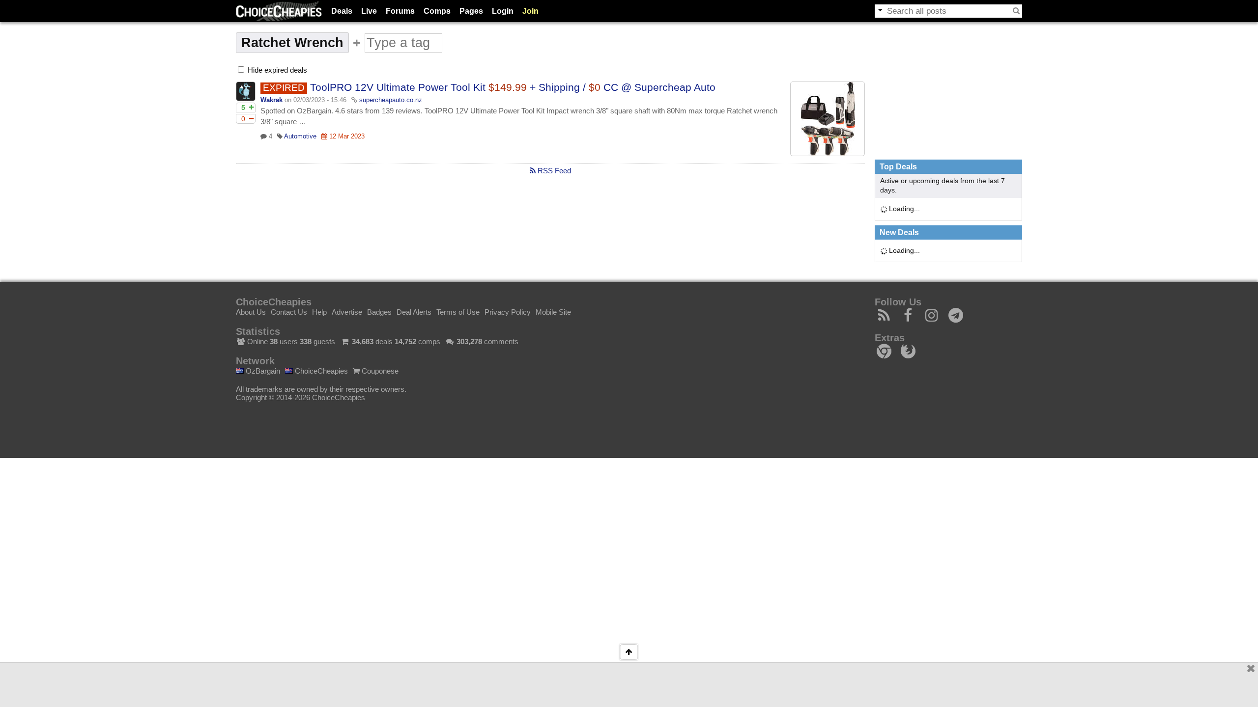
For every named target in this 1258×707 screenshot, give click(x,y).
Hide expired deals (276, 70)
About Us (251, 312)
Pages (471, 11)
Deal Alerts (414, 312)
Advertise (347, 312)
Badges (379, 312)
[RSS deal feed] (884, 318)
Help (319, 312)
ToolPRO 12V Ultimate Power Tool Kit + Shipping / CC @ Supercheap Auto (512, 87)
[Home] (279, 11)
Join (530, 11)
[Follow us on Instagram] (932, 318)
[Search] (1016, 10)
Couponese (379, 371)
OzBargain (262, 371)
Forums (400, 11)
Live (369, 11)
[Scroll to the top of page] (629, 652)
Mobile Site (553, 312)
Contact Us (289, 312)
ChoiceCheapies (320, 371)
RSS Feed (553, 170)
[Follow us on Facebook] (908, 318)
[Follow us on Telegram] (956, 318)
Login (503, 11)
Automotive (300, 136)
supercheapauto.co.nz (390, 100)
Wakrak (271, 100)
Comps (437, 11)
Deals (341, 11)
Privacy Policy (508, 312)
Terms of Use (458, 312)
